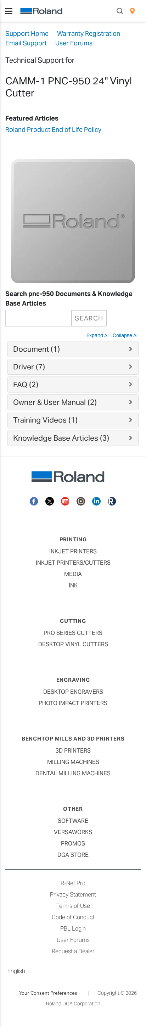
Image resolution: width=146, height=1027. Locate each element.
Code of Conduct (73, 917)
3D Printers (73, 750)
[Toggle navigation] (8, 11)
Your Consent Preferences (48, 993)
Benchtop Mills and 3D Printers (73, 738)
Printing (73, 539)
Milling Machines (73, 762)
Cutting (73, 621)
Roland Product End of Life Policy (53, 129)
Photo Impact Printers (73, 703)
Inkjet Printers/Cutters (73, 562)
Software (73, 821)
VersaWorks (73, 832)
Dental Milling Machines (73, 773)
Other (73, 808)
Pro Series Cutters (73, 633)
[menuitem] (132, 11)
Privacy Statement (73, 894)
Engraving (73, 679)
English (16, 971)
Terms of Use (73, 906)
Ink (73, 585)
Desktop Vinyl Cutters (73, 644)
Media (73, 574)
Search (89, 318)
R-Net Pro (73, 883)
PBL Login (73, 928)
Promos (73, 843)
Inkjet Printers (73, 551)
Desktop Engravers (73, 692)
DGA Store (73, 855)
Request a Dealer (73, 951)
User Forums (73, 940)
